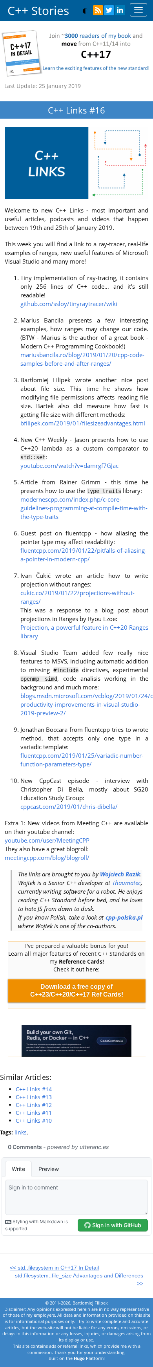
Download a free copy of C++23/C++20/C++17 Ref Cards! (76, 990)
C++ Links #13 (34, 1097)
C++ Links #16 (76, 110)
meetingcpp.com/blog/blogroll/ (47, 858)
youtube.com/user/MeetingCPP (47, 840)
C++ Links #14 (34, 1089)
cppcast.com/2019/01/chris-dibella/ (69, 807)
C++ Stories (38, 10)
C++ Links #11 (34, 1112)
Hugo (79, 1358)
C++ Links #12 (34, 1105)
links (21, 1132)
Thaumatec (126, 883)
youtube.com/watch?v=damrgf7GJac (69, 466)
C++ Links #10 (34, 1120)
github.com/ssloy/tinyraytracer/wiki (68, 304)
